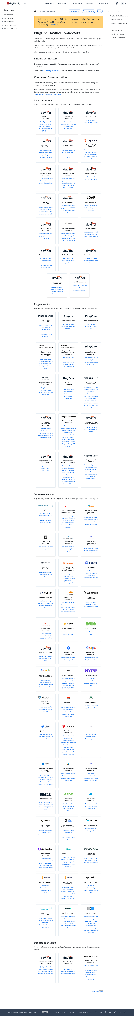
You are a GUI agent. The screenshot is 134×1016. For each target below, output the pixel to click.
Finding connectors (117, 19)
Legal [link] (57, 1012)
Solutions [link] (90, 4)
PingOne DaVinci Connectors (46, 11)
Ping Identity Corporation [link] (27, 1012)
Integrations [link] (63, 4)
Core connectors (9, 18)
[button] (123, 3)
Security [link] (72, 1012)
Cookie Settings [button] (83, 1012)
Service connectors (10, 25)
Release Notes (8, 15)
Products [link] (49, 4)
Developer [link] (77, 4)
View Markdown (89, 11)
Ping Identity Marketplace (51, 71)
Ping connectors (9, 22)
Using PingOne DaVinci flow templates (47, 95)
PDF (100, 11)
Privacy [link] (64, 1012)
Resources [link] (103, 4)
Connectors (9, 10)
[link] (13, 3)
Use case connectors (10, 28)
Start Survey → (55, 24)
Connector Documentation (119, 23)
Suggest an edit (75, 11)
